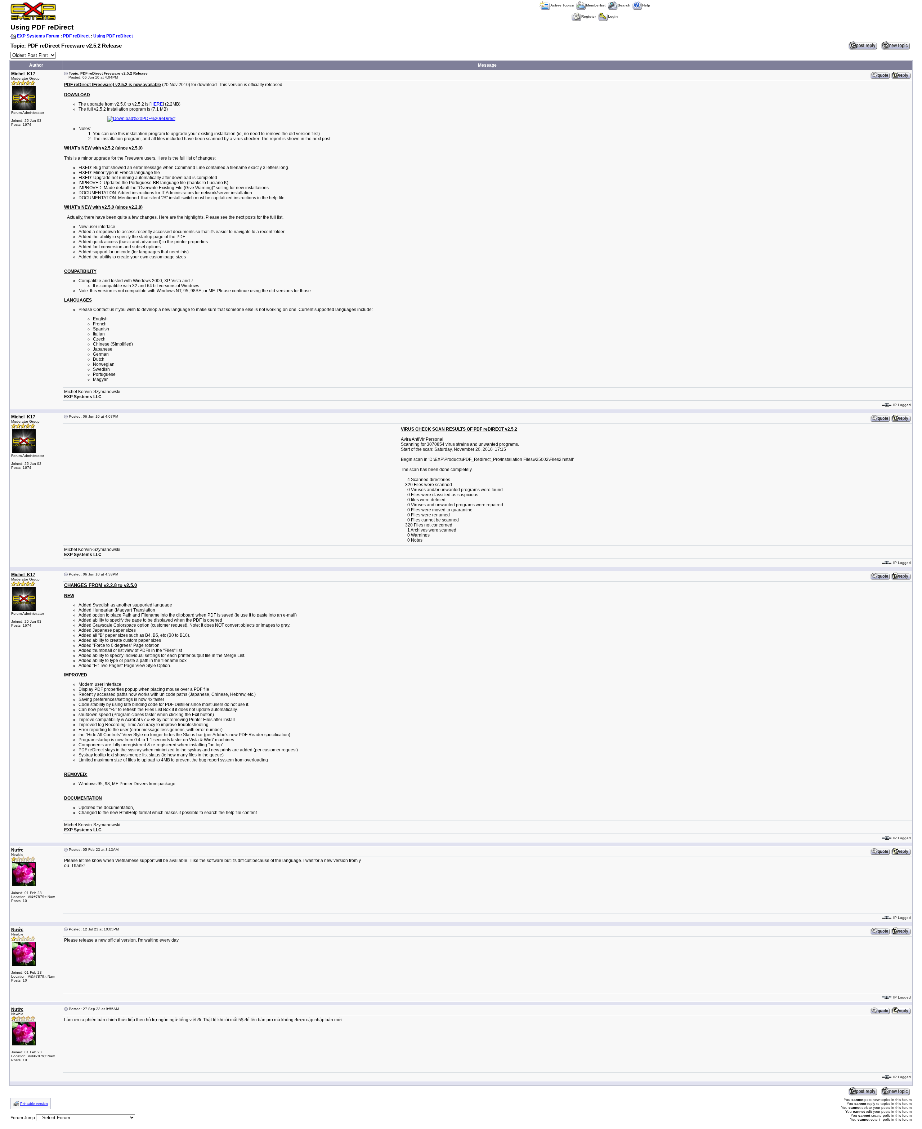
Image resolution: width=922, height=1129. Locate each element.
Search (624, 5)
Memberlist (595, 5)
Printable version (34, 1104)
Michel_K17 (23, 73)
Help (646, 5)
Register (588, 16)
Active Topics (562, 5)
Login (613, 16)
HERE (157, 104)
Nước (17, 850)
